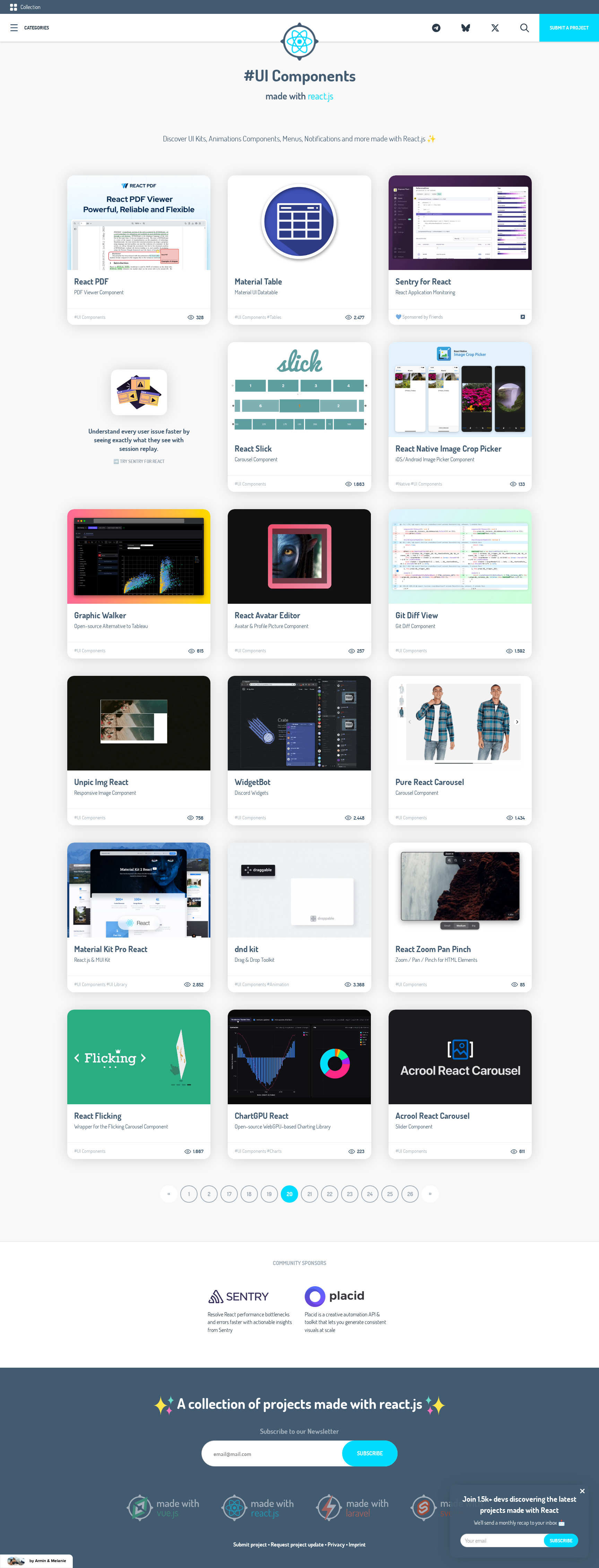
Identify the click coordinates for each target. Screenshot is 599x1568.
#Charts (274, 1151)
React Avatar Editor (267, 615)
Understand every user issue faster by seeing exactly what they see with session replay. (139, 440)
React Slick (253, 448)
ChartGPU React (261, 1115)
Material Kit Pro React (110, 948)
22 (329, 1193)
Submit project (250, 1544)
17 (229, 1193)
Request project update (297, 1544)
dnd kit (246, 948)
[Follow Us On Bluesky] (465, 28)
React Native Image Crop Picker (449, 448)
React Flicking (97, 1115)
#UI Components (89, 317)
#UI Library (116, 984)
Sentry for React (423, 281)
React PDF (91, 281)
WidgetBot (252, 781)
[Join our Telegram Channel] (436, 28)
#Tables (274, 317)
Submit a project (569, 27)
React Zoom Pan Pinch (433, 948)
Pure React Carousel (430, 781)
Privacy (336, 1544)
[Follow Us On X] (495, 28)
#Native (403, 483)
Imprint (357, 1544)
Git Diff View (417, 615)
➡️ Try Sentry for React (139, 461)
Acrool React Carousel (433, 1115)
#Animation (278, 984)
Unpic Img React (101, 781)
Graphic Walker (100, 615)
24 (370, 1193)
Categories (36, 27)
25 (390, 1193)
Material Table (258, 281)
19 (269, 1193)
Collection (30, 6)
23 (350, 1193)
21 (309, 1193)
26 (410, 1193)
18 (249, 1193)
